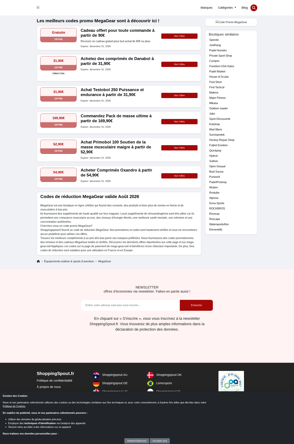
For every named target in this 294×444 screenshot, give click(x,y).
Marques (207, 7)
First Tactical (216, 87)
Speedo (214, 39)
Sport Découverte (219, 118)
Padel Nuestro (218, 50)
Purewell (214, 176)
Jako (212, 113)
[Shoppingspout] (47, 8)
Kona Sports (216, 203)
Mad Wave (215, 129)
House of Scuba (219, 76)
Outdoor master (218, 108)
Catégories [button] (226, 7)
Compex (214, 60)
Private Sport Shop (220, 55)
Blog (245, 7)
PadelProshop (218, 182)
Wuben (213, 187)
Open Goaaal (217, 166)
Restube (214, 192)
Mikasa (213, 103)
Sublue (213, 161)
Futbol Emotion (218, 145)
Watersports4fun (219, 224)
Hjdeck (213, 155)
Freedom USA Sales (221, 66)
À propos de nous (49, 387)
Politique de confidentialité (54, 380)
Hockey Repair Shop (221, 140)
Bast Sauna (216, 171)
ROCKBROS (217, 208)
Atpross (213, 198)
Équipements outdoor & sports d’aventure (69, 261)
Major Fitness (217, 97)
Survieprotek (217, 134)
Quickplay (215, 150)
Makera (213, 92)
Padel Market (217, 71)
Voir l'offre (179, 36)
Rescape (214, 219)
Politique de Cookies (14, 406)
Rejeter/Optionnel (136, 440)
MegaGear (104, 261)
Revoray (214, 213)
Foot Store (215, 82)
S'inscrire (196, 305)
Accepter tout (160, 440)
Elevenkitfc (216, 229)
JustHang (215, 45)
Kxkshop (214, 124)
